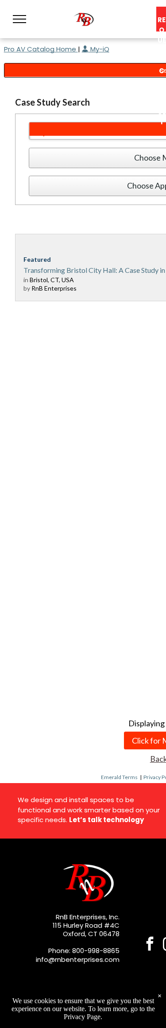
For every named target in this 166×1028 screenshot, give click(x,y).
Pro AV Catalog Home (41, 49)
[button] (19, 19)
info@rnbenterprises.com (78, 959)
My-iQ (99, 49)
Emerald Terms (119, 777)
